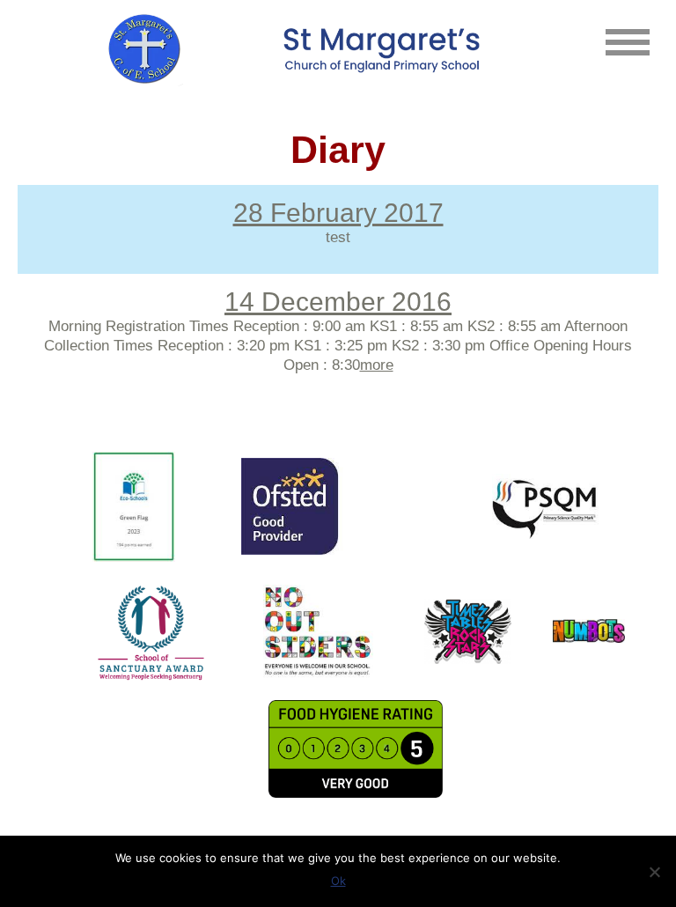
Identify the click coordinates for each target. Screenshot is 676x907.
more (376, 365)
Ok (338, 881)
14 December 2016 (338, 301)
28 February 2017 (338, 212)
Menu (628, 42)
